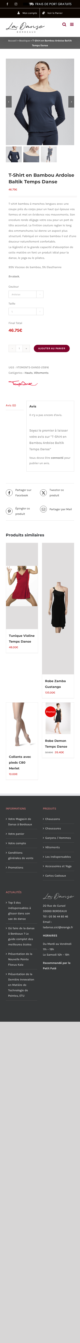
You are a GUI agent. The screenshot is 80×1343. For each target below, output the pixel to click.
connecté (57, 457)
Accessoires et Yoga (58, 866)
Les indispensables (58, 856)
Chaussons (52, 819)
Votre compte (17, 843)
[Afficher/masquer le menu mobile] (72, 24)
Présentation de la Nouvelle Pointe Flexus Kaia (20, 959)
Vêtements (41, 372)
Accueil (12, 40)
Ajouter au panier (51, 348)
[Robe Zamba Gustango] (58, 608)
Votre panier (16, 834)
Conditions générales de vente (20, 855)
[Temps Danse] (23, 383)
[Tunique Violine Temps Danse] (22, 586)
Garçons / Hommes (58, 838)
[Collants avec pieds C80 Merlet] (22, 726)
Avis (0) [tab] (11, 405)
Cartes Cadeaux (55, 875)
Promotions (15, 867)
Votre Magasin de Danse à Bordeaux (20, 821)
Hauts (29, 372)
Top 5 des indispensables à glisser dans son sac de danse (19, 911)
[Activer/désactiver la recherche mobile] (64, 24)
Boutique (24, 40)
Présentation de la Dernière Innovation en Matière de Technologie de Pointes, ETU (21, 984)
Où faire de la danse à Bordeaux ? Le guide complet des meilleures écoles (21, 936)
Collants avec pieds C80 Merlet (20, 762)
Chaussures (53, 828)
